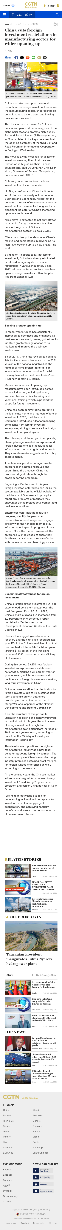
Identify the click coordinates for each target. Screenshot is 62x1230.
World (36, 1109)
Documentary (10, 1196)
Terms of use (10, 1223)
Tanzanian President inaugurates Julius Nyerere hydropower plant (29, 959)
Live (5, 1142)
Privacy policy (39, 1223)
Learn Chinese (40, 1152)
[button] (6, 1026)
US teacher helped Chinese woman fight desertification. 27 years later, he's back (44, 1075)
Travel (6, 1131)
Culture (37, 1120)
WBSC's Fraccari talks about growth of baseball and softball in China (44, 1018)
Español (7, 1174)
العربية (6, 1185)
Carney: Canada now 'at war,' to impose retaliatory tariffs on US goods (44, 1042)
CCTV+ (7, 1201)
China (6, 1109)
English (7, 1169)
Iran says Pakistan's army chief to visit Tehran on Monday (42, 1001)
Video (36, 1136)
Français (7, 1180)
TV (30, 14)
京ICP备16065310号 (41, 1209)
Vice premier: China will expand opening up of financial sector (44, 868)
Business (38, 1115)
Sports (6, 1125)
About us (53, 1223)
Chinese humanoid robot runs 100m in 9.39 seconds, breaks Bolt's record (44, 1058)
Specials (7, 1147)
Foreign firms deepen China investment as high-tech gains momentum (42, 902)
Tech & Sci (8, 1120)
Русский (7, 1190)
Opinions (37, 1125)
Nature (36, 1131)
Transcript (38, 1147)
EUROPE (8, 1152)
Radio (19, 14)
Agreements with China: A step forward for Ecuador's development (44, 984)
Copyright (24, 1223)
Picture (7, 1136)
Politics (7, 1115)
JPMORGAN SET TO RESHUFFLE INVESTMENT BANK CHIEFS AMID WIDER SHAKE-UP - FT (43, 886)
